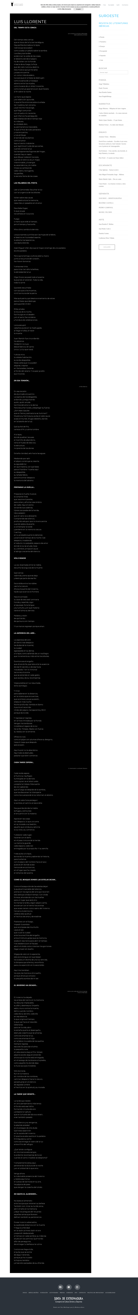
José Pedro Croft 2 (105, 229)
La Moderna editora (79, 1307)
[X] (69, 1287)
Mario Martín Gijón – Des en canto (110, 179)
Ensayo (102, 46)
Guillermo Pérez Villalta (106, 238)
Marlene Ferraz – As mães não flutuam (111, 125)
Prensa (62, 1292)
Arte (101, 60)
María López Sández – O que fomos (110, 120)
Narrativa (103, 42)
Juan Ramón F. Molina (106, 224)
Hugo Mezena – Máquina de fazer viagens (112, 108)
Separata (103, 55)
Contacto (82, 1292)
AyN (76, 1292)
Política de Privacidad (95, 1292)
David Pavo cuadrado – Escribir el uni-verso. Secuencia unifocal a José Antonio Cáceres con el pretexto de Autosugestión (113, 144)
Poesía (102, 37)
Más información (66, 9)
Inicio (25, 1292)
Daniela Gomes (104, 233)
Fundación (44, 1292)
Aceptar (78, 9)
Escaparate (103, 51)
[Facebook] (60, 1287)
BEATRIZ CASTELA (106, 203)
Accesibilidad (110, 1292)
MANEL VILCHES (105, 212)
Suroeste (69, 1292)
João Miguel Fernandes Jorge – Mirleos (111, 174)
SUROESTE (109, 16)
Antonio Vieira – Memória (107, 137)
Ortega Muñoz (34, 1292)
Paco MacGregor (65, 1307)
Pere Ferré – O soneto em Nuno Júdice (111, 158)
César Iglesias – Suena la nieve (109, 170)
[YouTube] (77, 1287)
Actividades (54, 1292)
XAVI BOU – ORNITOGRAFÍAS (110, 198)
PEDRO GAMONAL (106, 207)
